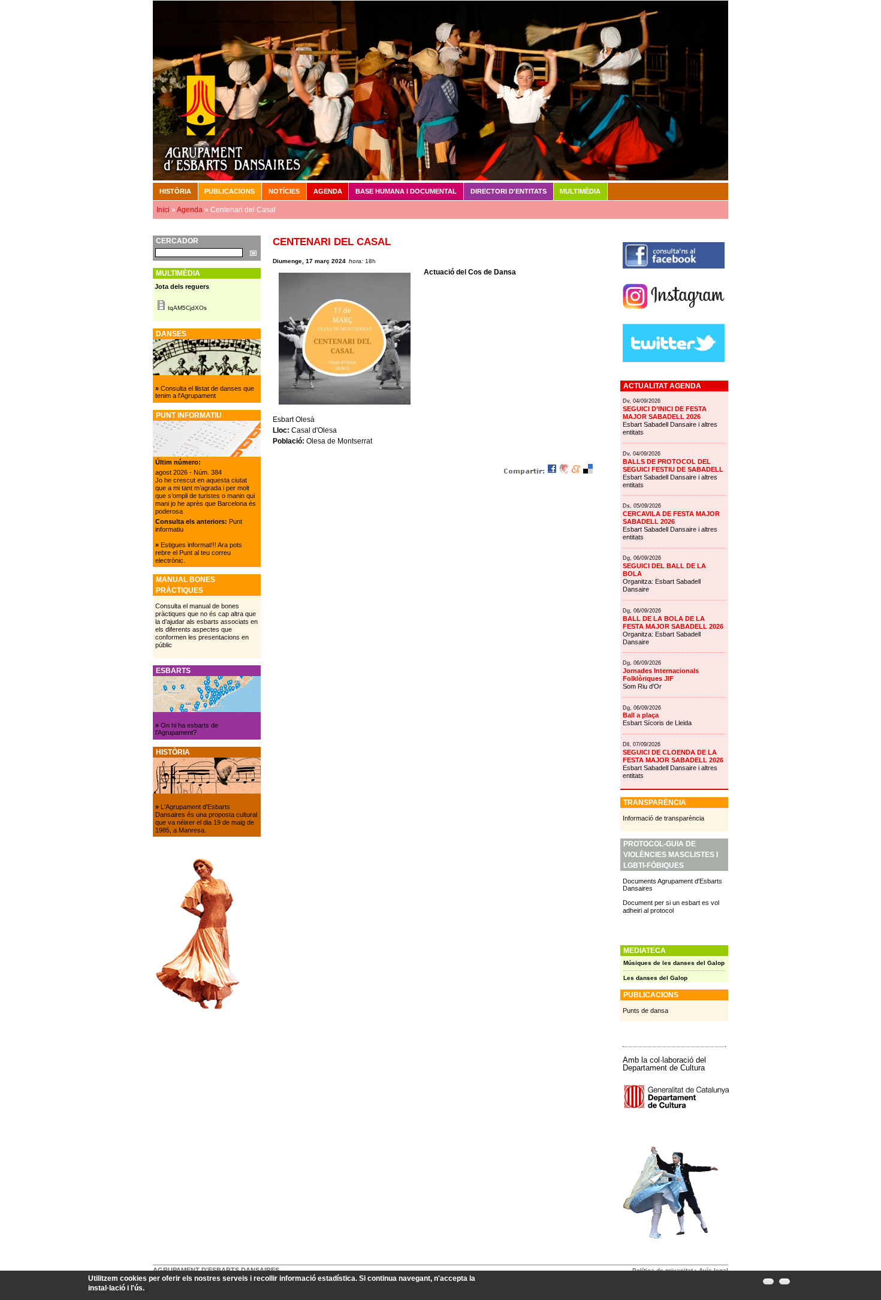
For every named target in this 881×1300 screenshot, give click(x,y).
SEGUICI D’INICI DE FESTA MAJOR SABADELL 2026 (665, 412)
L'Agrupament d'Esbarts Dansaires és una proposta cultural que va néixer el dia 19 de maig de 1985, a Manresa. (206, 818)
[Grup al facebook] (674, 266)
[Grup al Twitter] (674, 359)
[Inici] (440, 90)
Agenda (327, 191)
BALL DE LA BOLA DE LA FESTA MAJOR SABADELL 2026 (673, 622)
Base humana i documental (406, 191)
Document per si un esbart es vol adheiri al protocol (671, 906)
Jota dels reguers (182, 286)
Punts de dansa (645, 1010)
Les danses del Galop (655, 978)
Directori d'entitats (508, 191)
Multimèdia (580, 191)
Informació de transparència (663, 818)
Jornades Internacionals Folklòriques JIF (661, 674)
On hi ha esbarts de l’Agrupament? (186, 729)
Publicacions (229, 191)
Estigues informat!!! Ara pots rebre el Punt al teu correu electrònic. (198, 552)
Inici (163, 210)
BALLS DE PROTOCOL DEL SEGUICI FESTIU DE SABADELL (673, 465)
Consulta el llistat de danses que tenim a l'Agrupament (204, 392)
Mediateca (644, 950)
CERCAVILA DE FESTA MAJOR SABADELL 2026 (671, 517)
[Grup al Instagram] (674, 313)
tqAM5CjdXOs (187, 307)
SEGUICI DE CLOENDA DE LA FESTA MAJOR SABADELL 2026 (673, 756)
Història (175, 191)
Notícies (284, 191)
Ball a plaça (641, 715)
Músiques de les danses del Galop (674, 963)
